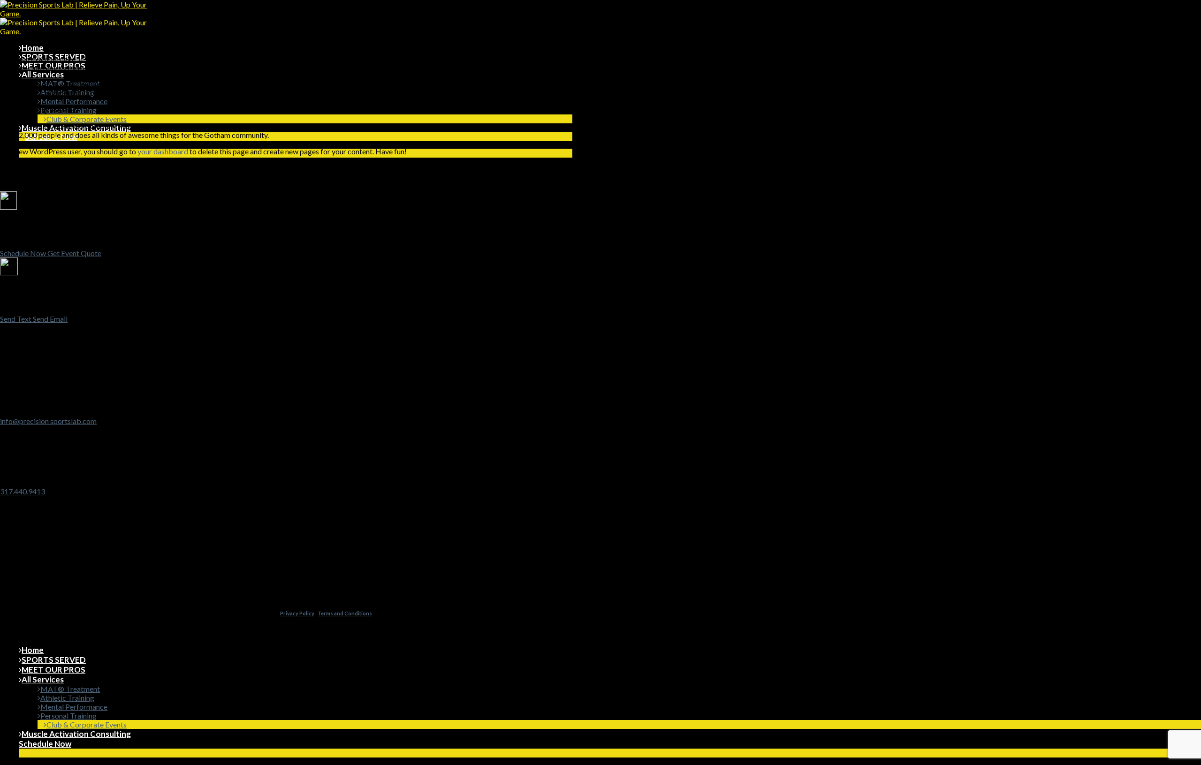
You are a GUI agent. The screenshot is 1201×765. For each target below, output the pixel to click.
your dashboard (162, 151)
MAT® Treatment (70, 688)
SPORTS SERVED (54, 660)
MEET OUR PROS (53, 669)
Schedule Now (45, 744)
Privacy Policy (297, 613)
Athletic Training (67, 697)
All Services (43, 74)
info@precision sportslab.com (48, 421)
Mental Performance (73, 101)
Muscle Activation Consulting (76, 734)
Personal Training (68, 715)
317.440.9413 (22, 491)
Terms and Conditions (345, 613)
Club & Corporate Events (86, 118)
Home (33, 48)
